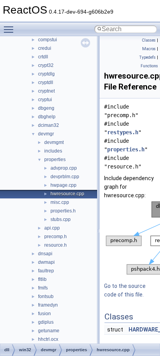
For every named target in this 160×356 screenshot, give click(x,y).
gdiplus (46, 322)
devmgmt (54, 142)
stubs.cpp (60, 219)
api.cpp (52, 228)
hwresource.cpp (67, 193)
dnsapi (45, 253)
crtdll (43, 57)
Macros (149, 48)
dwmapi (46, 262)
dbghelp (47, 116)
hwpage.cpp (63, 185)
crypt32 (46, 65)
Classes (149, 40)
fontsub (46, 296)
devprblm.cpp (64, 176)
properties (55, 159)
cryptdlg (46, 74)
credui (44, 48)
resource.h (55, 245)
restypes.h (122, 132)
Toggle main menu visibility (10, 29)
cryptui (45, 99)
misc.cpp (59, 202)
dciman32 (48, 125)
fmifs (43, 288)
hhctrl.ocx (48, 339)
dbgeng (46, 108)
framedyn (48, 305)
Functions (149, 65)
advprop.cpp (63, 168)
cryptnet (46, 91)
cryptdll (45, 82)
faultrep (46, 271)
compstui (47, 39)
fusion (44, 313)
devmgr (46, 134)
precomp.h (55, 236)
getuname (48, 330)
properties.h (63, 211)
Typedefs (147, 57)
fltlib (42, 279)
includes (53, 151)
